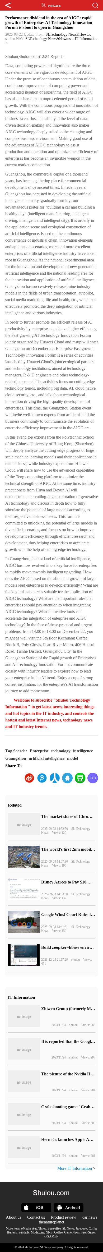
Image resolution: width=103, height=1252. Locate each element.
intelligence (83, 751)
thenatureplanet (51, 1222)
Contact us (36, 1217)
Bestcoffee (54, 1228)
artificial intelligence (46, 758)
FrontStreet (88, 1232)
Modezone (37, 1232)
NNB (49, 1232)
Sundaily (23, 1232)
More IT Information (74, 1168)
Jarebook (81, 1228)
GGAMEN (51, 1236)
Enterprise (39, 751)
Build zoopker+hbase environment (72, 947)
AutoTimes (39, 1228)
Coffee (58, 1232)
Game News (72, 1232)
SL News (68, 1228)
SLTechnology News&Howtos (68, 34)
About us (13, 1217)
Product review (63, 1217)
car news (89, 1217)
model (72, 758)
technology (61, 751)
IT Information (86, 39)
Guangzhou (15, 758)
